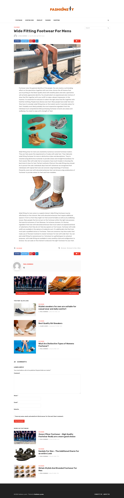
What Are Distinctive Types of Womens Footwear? (56, 345)
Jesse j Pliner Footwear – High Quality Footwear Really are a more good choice (56, 435)
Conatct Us (98, 494)
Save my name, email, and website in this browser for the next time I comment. (39, 416)
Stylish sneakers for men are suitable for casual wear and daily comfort (57, 307)
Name (16, 395)
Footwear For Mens (72, 248)
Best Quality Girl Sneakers (50, 323)
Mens (79, 248)
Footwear (18, 20)
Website (16, 409)
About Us (106, 494)
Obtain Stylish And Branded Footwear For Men (57, 469)
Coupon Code (29, 20)
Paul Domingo (23, 36)
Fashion (48, 20)
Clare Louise (44, 326)
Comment (17, 373)
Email (16, 402)
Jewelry (39, 20)
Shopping (56, 20)
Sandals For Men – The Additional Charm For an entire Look (58, 452)
